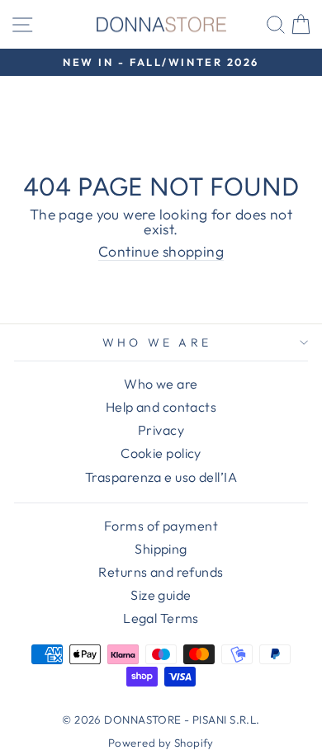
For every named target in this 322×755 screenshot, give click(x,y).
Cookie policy (161, 453)
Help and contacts (161, 407)
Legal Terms (161, 618)
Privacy (161, 430)
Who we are (160, 383)
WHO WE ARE (156, 342)
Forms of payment (161, 525)
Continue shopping (161, 252)
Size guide (160, 595)
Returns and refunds (160, 572)
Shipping (161, 548)
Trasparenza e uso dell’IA (161, 477)
